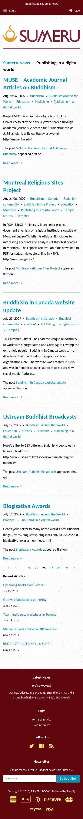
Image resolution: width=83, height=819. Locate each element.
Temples (23, 216)
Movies (27, 431)
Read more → (12, 163)
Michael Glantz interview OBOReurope (30, 629)
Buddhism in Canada (44, 199)
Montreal (9, 210)
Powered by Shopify (63, 791)
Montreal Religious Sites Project (38, 268)
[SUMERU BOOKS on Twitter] (31, 747)
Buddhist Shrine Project (40, 204)
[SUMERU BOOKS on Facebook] (41, 747)
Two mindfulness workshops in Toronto (29, 614)
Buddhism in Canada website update (41, 383)
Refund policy (42, 725)
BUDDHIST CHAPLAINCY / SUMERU (27, 644)
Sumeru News (16, 63)
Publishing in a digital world (40, 210)
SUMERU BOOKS (40, 791)
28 (58, 568)
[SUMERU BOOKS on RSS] (51, 747)
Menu (12, 11)
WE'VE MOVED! (41, 685)
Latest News (41, 677)
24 (29, 568)
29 (66, 568)
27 (51, 568)
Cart (77, 11)
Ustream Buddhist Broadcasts (39, 417)
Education (23, 102)
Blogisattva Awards (26, 506)
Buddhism (37, 96)
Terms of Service (41, 719)
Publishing (42, 102)
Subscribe (68, 778)
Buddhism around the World (45, 425)
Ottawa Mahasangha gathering (24, 600)
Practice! (30, 324)
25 (36, 568)
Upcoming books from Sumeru (24, 585)
